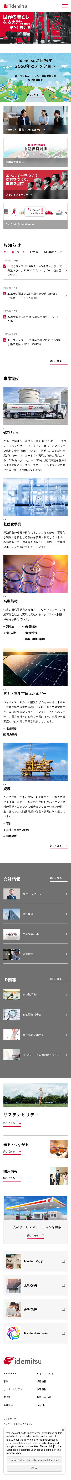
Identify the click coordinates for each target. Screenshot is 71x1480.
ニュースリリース (14, 252)
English (41, 1405)
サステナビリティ (13, 1389)
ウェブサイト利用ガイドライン (17, 1424)
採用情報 (41, 1381)
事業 (5, 1381)
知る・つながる (45, 1373)
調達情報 (41, 1389)
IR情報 (34, 252)
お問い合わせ (44, 1397)
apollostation (10, 1373)
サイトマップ (9, 1419)
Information (53, 252)
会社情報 (8, 1405)
